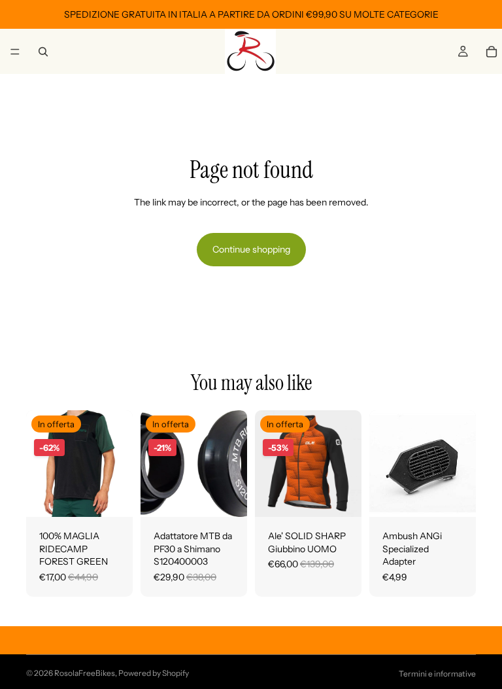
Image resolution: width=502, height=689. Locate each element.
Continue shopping (251, 249)
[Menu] (15, 52)
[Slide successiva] (347, 463)
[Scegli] (112, 496)
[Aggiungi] (227, 496)
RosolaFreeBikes (84, 673)
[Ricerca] (43, 51)
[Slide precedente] (269, 463)
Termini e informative (437, 674)
